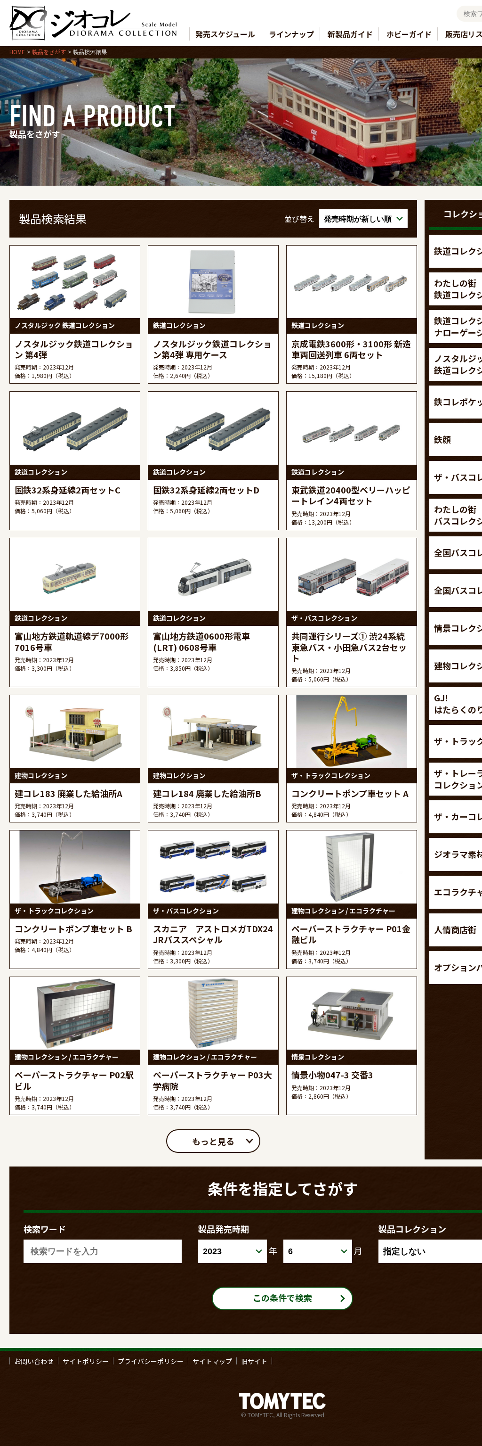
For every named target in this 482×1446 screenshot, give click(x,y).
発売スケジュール (225, 34)
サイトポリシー (86, 1360)
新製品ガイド (350, 34)
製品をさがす (49, 52)
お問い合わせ (34, 1360)
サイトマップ (212, 1360)
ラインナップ (291, 34)
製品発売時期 (223, 1228)
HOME (17, 52)
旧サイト (254, 1360)
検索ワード (45, 1228)
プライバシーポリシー (151, 1360)
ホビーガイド (409, 34)
